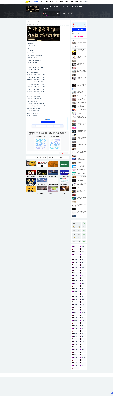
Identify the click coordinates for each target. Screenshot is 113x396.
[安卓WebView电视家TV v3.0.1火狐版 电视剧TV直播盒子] (74, 145)
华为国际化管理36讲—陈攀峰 (41, 184)
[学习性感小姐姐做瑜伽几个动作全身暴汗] (74, 121)
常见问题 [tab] (38, 21)
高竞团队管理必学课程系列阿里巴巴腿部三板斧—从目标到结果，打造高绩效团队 (30, 185)
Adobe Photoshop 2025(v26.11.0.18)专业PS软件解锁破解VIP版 (81, 135)
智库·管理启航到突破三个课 (52, 176)
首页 (30, 24)
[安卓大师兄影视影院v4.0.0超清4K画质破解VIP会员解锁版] (74, 184)
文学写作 (84, 233)
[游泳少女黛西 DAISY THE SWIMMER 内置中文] (74, 163)
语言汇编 (74, 241)
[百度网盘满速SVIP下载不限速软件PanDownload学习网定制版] (74, 50)
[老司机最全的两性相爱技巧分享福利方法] (74, 81)
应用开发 (79, 230)
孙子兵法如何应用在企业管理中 (41, 176)
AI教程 (74, 222)
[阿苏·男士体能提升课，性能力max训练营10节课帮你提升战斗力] (74, 195)
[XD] (42, 9)
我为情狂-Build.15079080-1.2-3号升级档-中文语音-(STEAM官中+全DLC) (81, 124)
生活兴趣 (79, 234)
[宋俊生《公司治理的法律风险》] (31, 163)
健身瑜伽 (74, 226)
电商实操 (84, 234)
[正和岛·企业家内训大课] (31, 189)
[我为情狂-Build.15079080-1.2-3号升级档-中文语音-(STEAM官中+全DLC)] (74, 124)
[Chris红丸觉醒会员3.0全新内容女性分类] (74, 188)
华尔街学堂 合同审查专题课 (64, 184)
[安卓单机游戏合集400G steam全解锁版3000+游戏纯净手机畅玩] (74, 156)
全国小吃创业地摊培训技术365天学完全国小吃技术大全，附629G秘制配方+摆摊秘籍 (81, 202)
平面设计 (74, 230)
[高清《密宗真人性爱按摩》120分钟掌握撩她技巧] (74, 61)
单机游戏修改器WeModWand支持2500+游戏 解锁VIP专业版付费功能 (81, 131)
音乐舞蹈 (79, 241)
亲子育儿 (74, 223)
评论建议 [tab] (34, 21)
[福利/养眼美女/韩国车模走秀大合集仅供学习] (74, 205)
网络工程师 (84, 237)
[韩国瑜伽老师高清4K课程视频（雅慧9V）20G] (74, 142)
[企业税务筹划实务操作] (53, 164)
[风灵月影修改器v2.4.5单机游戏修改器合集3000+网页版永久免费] (74, 75)
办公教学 (84, 226)
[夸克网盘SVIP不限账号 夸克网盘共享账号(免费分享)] (74, 57)
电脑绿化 (81, 1)
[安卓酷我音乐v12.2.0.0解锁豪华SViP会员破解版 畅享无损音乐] (74, 107)
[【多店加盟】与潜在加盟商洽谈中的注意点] (53, 189)
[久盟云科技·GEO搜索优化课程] (31, 173)
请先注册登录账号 (79, 29)
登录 (86, 1)
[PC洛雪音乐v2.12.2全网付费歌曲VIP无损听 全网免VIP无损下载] (74, 152)
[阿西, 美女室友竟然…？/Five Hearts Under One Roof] (74, 191)
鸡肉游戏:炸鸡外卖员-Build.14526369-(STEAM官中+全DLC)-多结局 (81, 99)
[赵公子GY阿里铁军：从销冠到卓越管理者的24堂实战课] (42, 165)
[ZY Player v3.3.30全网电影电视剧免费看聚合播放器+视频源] (74, 180)
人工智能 (84, 223)
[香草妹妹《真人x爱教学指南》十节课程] (74, 149)
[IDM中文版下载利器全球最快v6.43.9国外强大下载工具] (74, 166)
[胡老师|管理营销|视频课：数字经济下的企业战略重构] (64, 173)
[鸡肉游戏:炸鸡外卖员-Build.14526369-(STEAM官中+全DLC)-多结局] (74, 99)
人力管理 (79, 223)
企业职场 (33, 24)
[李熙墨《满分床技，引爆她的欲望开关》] (74, 128)
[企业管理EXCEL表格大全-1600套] (64, 164)
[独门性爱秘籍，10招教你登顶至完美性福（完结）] (74, 170)
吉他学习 (79, 227)
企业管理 (36, 24)
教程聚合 (79, 233)
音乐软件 (84, 241)
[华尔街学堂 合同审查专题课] (64, 180)
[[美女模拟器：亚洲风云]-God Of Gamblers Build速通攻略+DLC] (74, 92)
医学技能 (74, 227)
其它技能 (79, 226)
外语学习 (84, 227)
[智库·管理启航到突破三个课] (53, 172)
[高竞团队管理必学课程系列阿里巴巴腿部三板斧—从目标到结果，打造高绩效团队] (31, 181)
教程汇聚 (74, 233)
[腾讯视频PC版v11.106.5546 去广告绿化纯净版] (74, 209)
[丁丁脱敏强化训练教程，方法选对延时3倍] (74, 54)
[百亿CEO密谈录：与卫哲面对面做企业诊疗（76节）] (42, 188)
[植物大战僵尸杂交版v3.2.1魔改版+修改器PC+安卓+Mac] (74, 198)
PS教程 (79, 222)
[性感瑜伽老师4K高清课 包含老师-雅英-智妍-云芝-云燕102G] (74, 138)
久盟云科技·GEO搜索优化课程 (30, 176)
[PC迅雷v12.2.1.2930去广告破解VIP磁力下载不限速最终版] (74, 89)
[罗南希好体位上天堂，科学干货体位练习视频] (74, 78)
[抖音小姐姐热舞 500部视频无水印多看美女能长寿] (74, 113)
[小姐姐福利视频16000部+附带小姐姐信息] (74, 46)
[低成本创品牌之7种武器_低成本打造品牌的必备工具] (64, 188)
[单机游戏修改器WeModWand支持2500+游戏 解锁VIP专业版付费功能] (74, 131)
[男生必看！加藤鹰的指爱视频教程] (74, 68)
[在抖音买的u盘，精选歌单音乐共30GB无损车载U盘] (74, 217)
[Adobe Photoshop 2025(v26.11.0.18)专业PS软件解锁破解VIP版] (74, 135)
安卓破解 (76, 1)
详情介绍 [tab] (29, 21)
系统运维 (74, 237)
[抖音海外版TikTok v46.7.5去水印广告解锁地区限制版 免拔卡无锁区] (74, 43)
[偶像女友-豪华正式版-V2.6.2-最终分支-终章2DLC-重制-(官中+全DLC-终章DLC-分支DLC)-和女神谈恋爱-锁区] (74, 96)
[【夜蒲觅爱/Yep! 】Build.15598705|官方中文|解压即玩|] (74, 159)
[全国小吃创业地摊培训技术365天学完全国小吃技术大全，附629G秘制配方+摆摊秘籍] (74, 202)
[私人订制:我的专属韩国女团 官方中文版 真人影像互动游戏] (74, 85)
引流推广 (84, 230)
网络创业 (79, 237)
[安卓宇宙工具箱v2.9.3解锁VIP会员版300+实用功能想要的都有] (74, 174)
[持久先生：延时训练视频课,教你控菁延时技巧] (74, 110)
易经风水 (74, 234)
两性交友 (84, 222)
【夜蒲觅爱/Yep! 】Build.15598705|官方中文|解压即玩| (81, 159)
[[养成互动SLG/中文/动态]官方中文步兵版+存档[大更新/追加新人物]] (74, 117)
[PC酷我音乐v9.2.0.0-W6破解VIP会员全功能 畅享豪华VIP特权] (74, 212)
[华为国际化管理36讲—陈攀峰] (42, 180)
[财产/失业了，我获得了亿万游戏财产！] (74, 177)
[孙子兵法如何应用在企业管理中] (42, 173)
